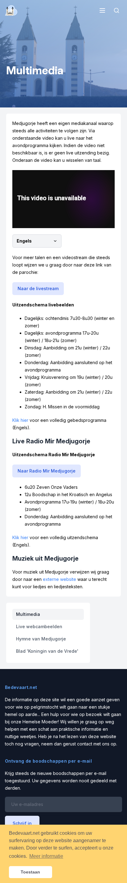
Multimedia (28, 614)
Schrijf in (22, 823)
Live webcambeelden (39, 626)
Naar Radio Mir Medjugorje (47, 470)
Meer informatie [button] (46, 856)
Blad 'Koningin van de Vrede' (47, 651)
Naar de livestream (38, 288)
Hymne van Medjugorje (41, 638)
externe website (59, 579)
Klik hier (20, 420)
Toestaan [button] (30, 871)
